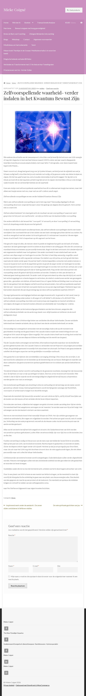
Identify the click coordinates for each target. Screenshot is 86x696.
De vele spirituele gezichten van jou (66, 505)
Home (6, 23)
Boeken (27, 23)
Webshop (15, 39)
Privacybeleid (9, 685)
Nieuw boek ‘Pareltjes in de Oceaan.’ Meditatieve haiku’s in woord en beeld (30, 51)
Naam (11, 566)
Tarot (33, 45)
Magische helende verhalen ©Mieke (17, 59)
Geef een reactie (52, 88)
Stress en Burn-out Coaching (14, 34)
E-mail (36, 566)
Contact (26, 39)
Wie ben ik (16, 23)
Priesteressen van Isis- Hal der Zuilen (18, 70)
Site (58, 566)
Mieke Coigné (15, 9)
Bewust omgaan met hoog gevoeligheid (30, 28)
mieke (42, 88)
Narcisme (7, 28)
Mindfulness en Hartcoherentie (15, 45)
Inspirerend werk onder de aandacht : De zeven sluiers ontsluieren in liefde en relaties (23, 506)
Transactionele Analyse (46, 23)
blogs (14, 83)
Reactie (11, 535)
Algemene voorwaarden (43, 39)
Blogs (6, 39)
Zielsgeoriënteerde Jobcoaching (41, 34)
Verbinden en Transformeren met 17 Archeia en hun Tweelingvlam (29, 64)
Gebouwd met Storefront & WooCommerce (32, 685)
